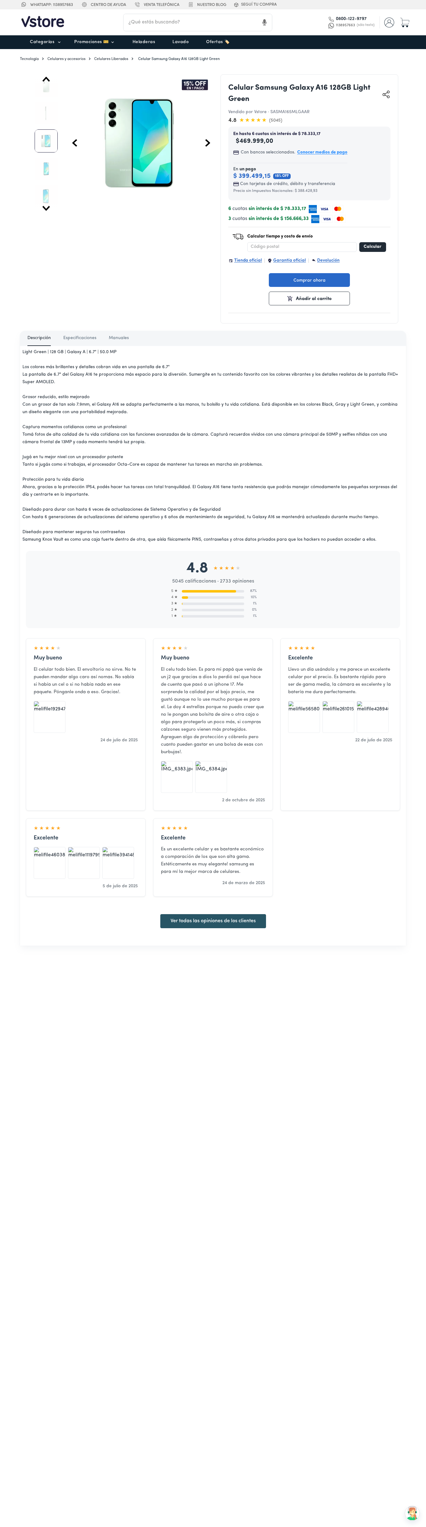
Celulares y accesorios (66, 59)
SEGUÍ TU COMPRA (259, 5)
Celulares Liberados (111, 59)
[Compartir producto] (386, 94)
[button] (156, 5)
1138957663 (355, 25)
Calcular (372, 246)
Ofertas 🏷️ (218, 42)
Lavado (180, 42)
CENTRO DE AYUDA (108, 5)
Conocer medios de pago (322, 152)
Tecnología (29, 59)
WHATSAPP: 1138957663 (51, 5)
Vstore (260, 112)
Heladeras (144, 42)
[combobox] (197, 22)
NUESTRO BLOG (211, 5)
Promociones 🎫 (91, 42)
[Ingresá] (389, 22)
